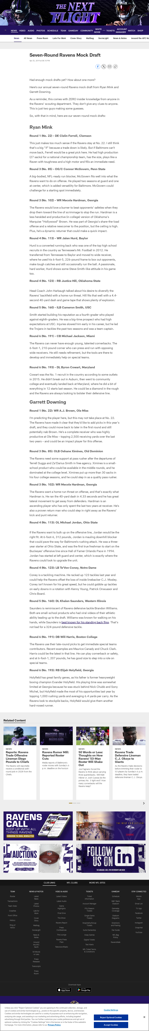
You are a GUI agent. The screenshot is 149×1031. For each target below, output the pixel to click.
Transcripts (36, 966)
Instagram (139, 923)
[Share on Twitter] (103, 68)
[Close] (144, 1017)
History (12, 920)
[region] (74, 1017)
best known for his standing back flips (85, 622)
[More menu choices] (104, 30)
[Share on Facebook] (98, 68)
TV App (139, 908)
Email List (139, 904)
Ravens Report (61, 923)
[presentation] (144, 803)
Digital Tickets (89, 940)
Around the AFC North (36, 944)
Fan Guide (116, 930)
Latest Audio (61, 901)
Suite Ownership (89, 930)
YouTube (138, 932)
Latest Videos (61, 896)
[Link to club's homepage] (5, 30)
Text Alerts (89, 944)
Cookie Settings (111, 1010)
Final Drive (62, 913)
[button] (71, 803)
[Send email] (109, 68)
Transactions (12, 901)
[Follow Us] (111, 858)
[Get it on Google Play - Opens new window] (84, 991)
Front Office (12, 915)
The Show (61, 918)
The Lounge (61, 935)
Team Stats (12, 906)
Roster (12, 896)
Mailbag (36, 925)
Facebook (139, 913)
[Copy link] (115, 66)
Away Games (89, 935)
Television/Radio (61, 947)
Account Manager (89, 904)
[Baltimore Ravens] (74, 1003)
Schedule (115, 896)
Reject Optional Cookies (111, 1017)
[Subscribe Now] (38, 825)
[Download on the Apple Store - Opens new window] (64, 990)
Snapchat (139, 927)
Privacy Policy (54, 1025)
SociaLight (36, 930)
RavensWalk (115, 942)
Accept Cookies (111, 1025)
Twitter (138, 918)
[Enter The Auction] (38, 858)
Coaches (12, 911)
